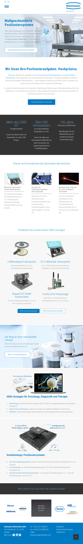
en (8, 2)
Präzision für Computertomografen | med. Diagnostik (40, 189)
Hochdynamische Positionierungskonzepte (23, 473)
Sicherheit (12, 412)
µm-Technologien (15, 467)
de (5, 2)
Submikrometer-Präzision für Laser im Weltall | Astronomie (68, 189)
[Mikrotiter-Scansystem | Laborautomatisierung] (14, 184)
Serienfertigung (14, 404)
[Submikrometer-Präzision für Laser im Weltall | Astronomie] (69, 184)
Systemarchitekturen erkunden (41, 102)
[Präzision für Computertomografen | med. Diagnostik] (42, 184)
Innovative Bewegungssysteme (19, 462)
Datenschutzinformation (64, 529)
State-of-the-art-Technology (18, 409)
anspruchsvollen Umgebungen (16, 39)
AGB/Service (60, 532)
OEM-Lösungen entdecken (28, 311)
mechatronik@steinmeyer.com (40, 535)
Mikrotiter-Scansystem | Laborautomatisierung (12, 188)
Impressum (60, 527)
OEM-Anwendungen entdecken (53, 311)
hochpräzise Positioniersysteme (50, 75)
